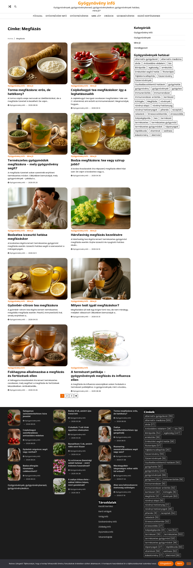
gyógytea (177, 88)
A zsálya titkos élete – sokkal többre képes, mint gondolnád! (79, 482)
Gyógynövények (79, 15)
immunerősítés (143, 92)
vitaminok (155, 130)
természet (166, 118)
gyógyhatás (174, 84)
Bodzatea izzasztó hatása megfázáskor (27, 237)
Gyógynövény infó (96, 3)
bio (169, 63)
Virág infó (103, 516)
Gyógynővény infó (56, 15)
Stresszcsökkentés (157, 113)
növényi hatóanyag (162, 105)
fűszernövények (143, 80)
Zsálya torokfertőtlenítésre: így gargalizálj (126, 430)
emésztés (167, 67)
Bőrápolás (140, 67)
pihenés (165, 109)
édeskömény (141, 135)
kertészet (169, 97)
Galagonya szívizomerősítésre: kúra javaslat (35, 414)
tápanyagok (172, 126)
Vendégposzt (141, 47)
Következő (76, 396)
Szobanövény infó (107, 521)
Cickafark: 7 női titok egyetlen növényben (78, 428)
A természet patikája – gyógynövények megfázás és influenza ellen (100, 376)
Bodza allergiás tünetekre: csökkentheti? (30, 468)
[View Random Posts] (10, 7)
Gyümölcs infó (105, 531)
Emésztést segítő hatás (147, 71)
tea (155, 118)
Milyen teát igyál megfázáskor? (95, 305)
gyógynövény (142, 88)
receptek (177, 109)
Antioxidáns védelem (154, 63)
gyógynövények (160, 88)
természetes (141, 122)
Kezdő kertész (105, 506)
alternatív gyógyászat (146, 59)
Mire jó (30, 86)
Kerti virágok (104, 511)
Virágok (109, 15)
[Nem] (189, 563)
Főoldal (37, 15)
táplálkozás (141, 130)
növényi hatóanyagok (146, 109)
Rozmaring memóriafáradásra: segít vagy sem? (126, 449)
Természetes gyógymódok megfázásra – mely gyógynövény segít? (33, 164)
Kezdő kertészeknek (149, 15)
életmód (156, 135)
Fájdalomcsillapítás (145, 76)
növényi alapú (142, 105)
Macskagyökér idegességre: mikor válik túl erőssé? (126, 468)
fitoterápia (168, 71)
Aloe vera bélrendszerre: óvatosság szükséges (126, 486)
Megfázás (152, 101)
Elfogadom (165, 563)
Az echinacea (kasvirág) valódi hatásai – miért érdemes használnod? (80, 463)
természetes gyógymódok (148, 126)
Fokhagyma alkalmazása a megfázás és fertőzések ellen (36, 374)
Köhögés (139, 101)
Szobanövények (125, 15)
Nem (179, 563)
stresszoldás (176, 113)
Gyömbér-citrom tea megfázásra (33, 305)
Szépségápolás (143, 118)
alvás (137, 63)
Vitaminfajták (105, 537)
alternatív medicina (171, 59)
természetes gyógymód (164, 122)
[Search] (15, 7)
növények (165, 101)
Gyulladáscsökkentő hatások (150, 84)
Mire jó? (96, 15)
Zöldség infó (104, 526)
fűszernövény (165, 76)
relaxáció (139, 113)
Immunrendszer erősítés (147, 97)
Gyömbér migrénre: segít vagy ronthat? (35, 450)
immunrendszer (162, 92)
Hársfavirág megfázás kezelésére (96, 235)
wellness (168, 130)
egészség (153, 67)
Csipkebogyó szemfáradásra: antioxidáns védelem (33, 433)
